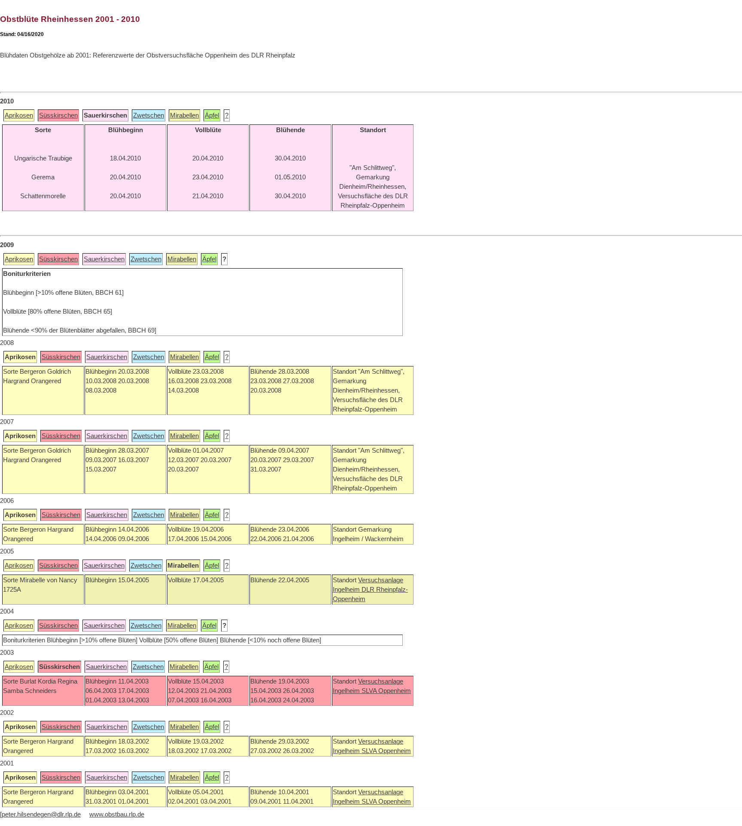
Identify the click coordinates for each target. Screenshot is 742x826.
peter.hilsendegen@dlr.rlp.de (41, 814)
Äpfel (212, 115)
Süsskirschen (58, 115)
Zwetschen (148, 115)
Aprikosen (19, 115)
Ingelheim (347, 589)
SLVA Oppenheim (386, 690)
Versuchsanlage (380, 580)
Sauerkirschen (104, 259)
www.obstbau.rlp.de (116, 814)
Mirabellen (184, 115)
